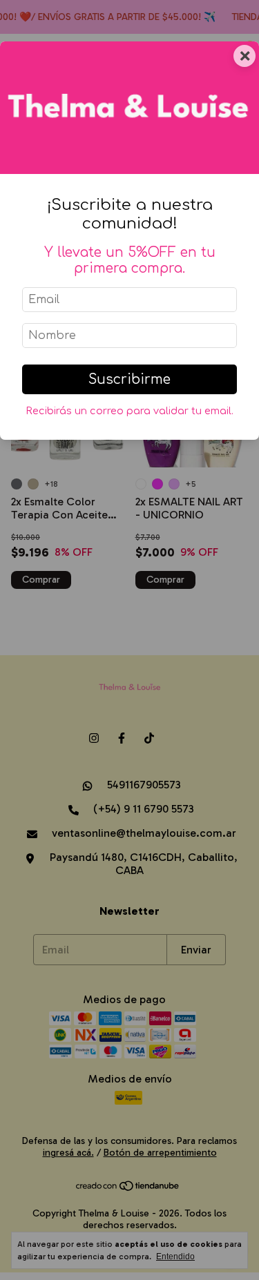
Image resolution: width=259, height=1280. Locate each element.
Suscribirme (129, 379)
